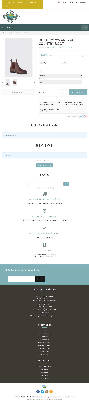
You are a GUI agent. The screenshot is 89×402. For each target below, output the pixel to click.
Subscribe (40, 279)
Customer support (45, 348)
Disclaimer (44, 336)
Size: (41, 79)
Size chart (19, 92)
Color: (41, 72)
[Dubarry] (83, 56)
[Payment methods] (44, 386)
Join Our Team (44, 354)
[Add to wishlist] (40, 92)
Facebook (60, 399)
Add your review (45, 165)
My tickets (44, 372)
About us (45, 331)
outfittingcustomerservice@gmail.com (45, 316)
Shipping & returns (44, 345)
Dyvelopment (69, 397)
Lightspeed (53, 397)
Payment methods (44, 342)
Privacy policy (44, 339)
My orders (44, 369)
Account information (44, 366)
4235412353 (45, 313)
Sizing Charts (44, 351)
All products (44, 378)
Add (66, 184)
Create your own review (64, 47)
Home (5, 33)
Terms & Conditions (44, 333)
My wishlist (44, 375)
